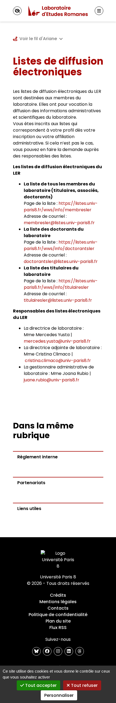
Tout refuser (84, 685)
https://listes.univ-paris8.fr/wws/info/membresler (61, 206)
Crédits (58, 595)
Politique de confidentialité (58, 614)
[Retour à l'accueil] (58, 10)
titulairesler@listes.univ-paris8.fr (58, 300)
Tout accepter (40, 685)
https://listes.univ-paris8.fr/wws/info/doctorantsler (61, 245)
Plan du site (58, 621)
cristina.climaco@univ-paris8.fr (58, 360)
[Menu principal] (99, 10)
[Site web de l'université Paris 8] (58, 560)
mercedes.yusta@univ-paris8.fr (57, 341)
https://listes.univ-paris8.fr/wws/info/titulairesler (61, 284)
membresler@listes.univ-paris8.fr (59, 223)
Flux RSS (58, 627)
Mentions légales (58, 602)
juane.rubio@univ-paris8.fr (51, 380)
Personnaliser (59, 695)
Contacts (58, 608)
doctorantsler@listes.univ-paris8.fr (61, 261)
